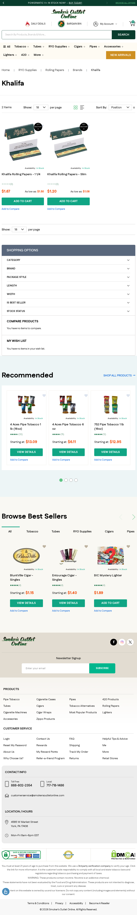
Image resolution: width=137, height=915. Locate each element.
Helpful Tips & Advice (115, 739)
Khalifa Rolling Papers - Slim (66, 174)
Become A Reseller (99, 903)
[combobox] (68, 34)
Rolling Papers (54, 70)
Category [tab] (13, 260)
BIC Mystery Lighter (108, 575)
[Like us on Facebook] (113, 642)
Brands (77, 70)
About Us (8, 752)
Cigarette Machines (15, 712)
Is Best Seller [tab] (16, 302)
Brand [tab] (11, 268)
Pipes (72, 699)
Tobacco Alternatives (82, 706)
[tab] (11, 532)
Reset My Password (15, 745)
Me (104, 745)
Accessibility (76, 903)
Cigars (109, 531)
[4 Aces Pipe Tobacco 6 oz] (68, 405)
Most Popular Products (83, 712)
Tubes (56, 531)
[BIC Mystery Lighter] (110, 556)
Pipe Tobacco (11, 699)
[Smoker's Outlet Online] (68, 13)
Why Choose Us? (13, 758)
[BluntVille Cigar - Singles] (26, 556)
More (105, 752)
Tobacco (32, 531)
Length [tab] (12, 285)
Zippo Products (45, 719)
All (10, 531)
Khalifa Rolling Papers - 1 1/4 (21, 174)
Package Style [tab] (16, 277)
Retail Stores (110, 758)
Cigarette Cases (45, 699)
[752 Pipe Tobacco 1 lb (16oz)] (110, 405)
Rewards (41, 745)
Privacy (59, 903)
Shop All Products (117, 375)
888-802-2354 (21, 785)
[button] (10, 209)
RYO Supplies (28, 70)
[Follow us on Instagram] (122, 642)
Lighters (107, 712)
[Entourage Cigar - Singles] (68, 556)
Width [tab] (11, 294)
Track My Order (78, 752)
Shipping (74, 745)
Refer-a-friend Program (50, 758)
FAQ (71, 739)
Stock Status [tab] (16, 311)
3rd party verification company (94, 866)
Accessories (10, 719)
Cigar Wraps (43, 712)
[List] (82, 107)
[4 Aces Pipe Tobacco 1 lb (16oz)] (26, 405)
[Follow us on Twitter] (130, 642)
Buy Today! (75, 3)
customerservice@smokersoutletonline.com (37, 795)
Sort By (101, 107)
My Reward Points (47, 752)
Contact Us (43, 739)
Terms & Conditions (38, 903)
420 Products (110, 699)
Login (6, 739)
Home (6, 70)
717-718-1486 (55, 785)
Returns (74, 758)
